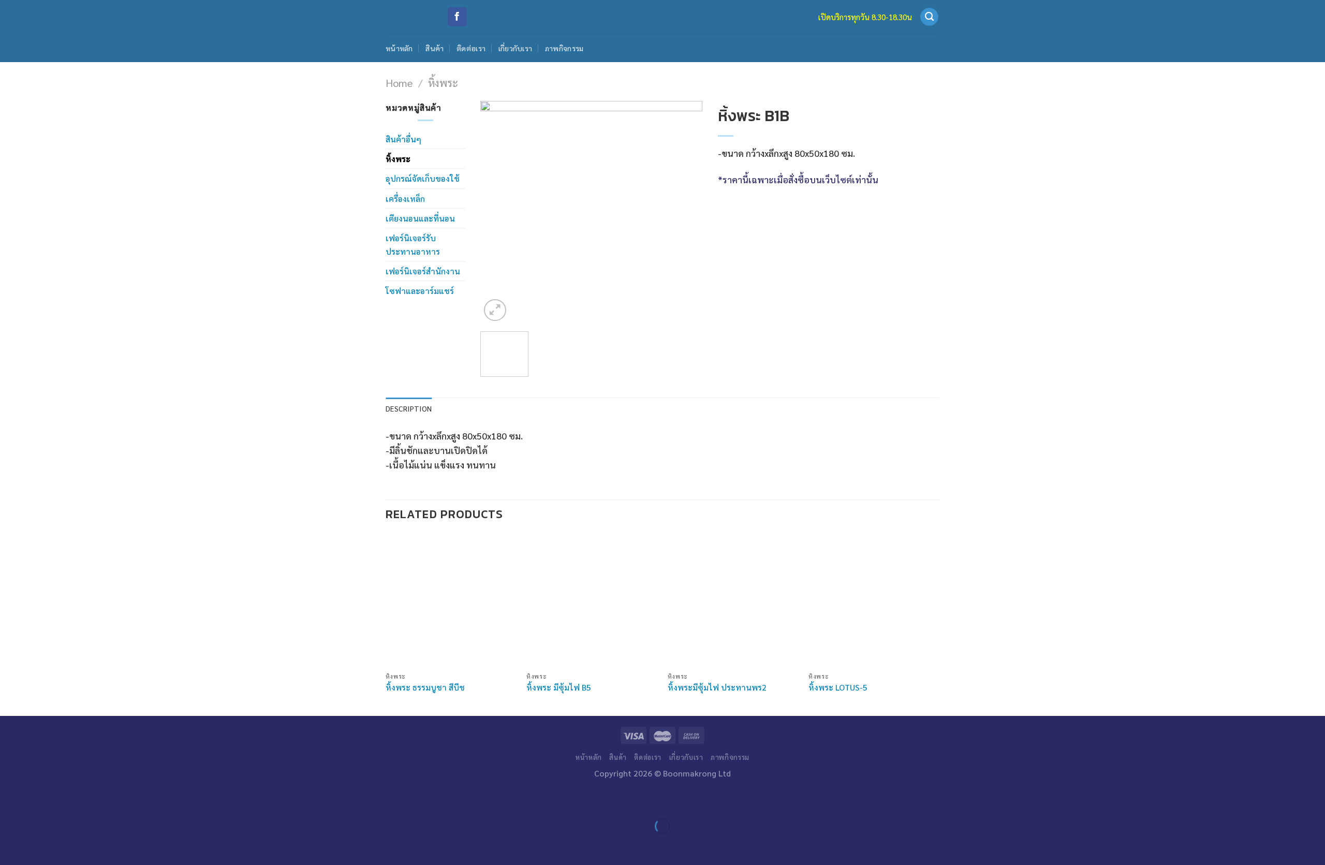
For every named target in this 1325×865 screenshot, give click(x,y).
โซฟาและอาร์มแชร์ (420, 290)
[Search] (929, 17)
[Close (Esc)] (11, 798)
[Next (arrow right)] (42, 845)
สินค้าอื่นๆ (403, 139)
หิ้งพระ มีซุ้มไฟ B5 (558, 687)
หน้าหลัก (399, 48)
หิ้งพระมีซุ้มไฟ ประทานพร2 (717, 687)
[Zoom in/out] (42, 798)
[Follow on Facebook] (457, 16)
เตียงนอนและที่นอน (420, 218)
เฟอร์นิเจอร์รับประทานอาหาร (413, 244)
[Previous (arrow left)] (11, 845)
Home (399, 83)
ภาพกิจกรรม (564, 48)
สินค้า (434, 48)
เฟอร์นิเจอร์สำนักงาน (423, 271)
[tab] (409, 409)
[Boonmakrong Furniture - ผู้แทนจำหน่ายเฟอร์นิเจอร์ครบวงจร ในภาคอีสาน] (408, 17)
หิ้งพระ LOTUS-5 (837, 687)
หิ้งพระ (443, 83)
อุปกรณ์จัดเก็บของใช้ (423, 178)
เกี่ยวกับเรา (515, 48)
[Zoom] (495, 310)
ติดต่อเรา (471, 48)
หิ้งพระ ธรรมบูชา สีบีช (425, 687)
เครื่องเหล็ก (405, 198)
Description (409, 408)
